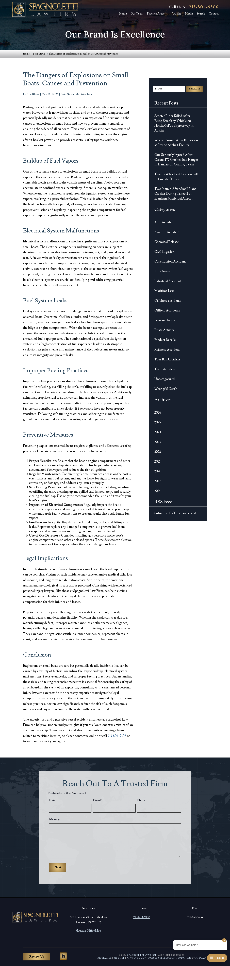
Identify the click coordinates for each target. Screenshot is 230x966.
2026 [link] (157, 413)
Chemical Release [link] (166, 242)
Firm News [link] (67, 94)
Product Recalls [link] (165, 340)
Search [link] (201, 13)
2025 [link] (157, 422)
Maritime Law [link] (83, 94)
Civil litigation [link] (164, 252)
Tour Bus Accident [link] (167, 359)
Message (54, 819)
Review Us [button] (36, 957)
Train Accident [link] (165, 369)
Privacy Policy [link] (136, 958)
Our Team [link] (136, 13)
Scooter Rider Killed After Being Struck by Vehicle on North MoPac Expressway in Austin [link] (173, 123)
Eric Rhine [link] (33, 94)
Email (98, 800)
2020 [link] (157, 471)
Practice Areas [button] (156, 13)
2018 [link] (157, 491)
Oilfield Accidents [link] (167, 310)
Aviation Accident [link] (166, 232)
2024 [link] (157, 432)
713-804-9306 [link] (204, 7)
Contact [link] (214, 13)
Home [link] (123, 13)
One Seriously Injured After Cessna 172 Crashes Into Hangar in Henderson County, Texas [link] (176, 159)
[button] (63, 956)
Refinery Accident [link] (167, 350)
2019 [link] (157, 481)
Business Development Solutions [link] (169, 958)
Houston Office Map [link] (88, 931)
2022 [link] (157, 452)
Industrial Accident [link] (167, 281)
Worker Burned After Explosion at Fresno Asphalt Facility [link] (176, 142)
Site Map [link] (119, 958)
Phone (141, 800)
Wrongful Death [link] (165, 389)
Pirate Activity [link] (164, 330)
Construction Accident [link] (170, 261)
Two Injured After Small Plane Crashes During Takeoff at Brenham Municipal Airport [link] (175, 194)
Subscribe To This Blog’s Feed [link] (175, 513)
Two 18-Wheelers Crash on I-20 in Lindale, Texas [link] (176, 176)
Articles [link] (176, 13)
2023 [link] (157, 442)
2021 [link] (157, 462)
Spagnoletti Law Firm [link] (141, 955)
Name (53, 800)
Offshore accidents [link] (167, 301)
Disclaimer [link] (104, 958)
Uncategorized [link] (164, 379)
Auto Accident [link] (164, 222)
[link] (45, 9)
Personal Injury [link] (164, 320)
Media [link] (189, 13)
